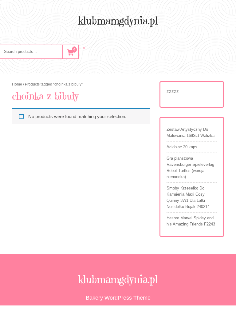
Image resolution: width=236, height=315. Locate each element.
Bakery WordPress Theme (118, 298)
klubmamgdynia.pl (118, 20)
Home (17, 84)
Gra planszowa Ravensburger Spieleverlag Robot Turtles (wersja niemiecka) (190, 167)
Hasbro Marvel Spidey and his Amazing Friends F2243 (191, 221)
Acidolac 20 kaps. (183, 147)
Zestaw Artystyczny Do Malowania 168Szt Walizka (190, 132)
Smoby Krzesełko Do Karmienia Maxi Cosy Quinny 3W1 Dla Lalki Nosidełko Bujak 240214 (188, 197)
